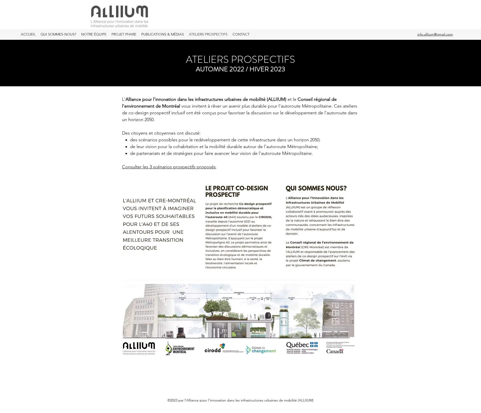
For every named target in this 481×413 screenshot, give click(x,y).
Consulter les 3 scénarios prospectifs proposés (169, 167)
